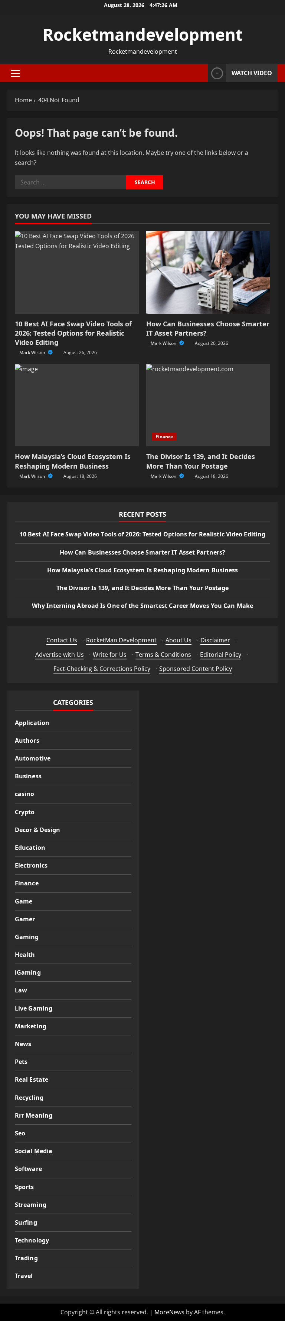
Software (28, 1169)
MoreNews (169, 1312)
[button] (15, 73)
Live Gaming (33, 1008)
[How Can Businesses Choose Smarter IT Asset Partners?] (208, 272)
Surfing (26, 1222)
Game (23, 901)
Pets (21, 1062)
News (23, 1044)
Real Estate (31, 1079)
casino (25, 794)
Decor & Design (37, 830)
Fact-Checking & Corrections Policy (101, 669)
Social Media (33, 1151)
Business (28, 776)
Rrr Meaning (33, 1115)
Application (32, 723)
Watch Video (252, 73)
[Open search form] (200, 73)
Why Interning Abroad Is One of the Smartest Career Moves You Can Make (142, 606)
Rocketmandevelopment (143, 34)
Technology (32, 1240)
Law (21, 990)
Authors (27, 740)
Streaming (30, 1205)
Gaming (27, 937)
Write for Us (110, 654)
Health (25, 955)
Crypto (25, 812)
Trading (26, 1258)
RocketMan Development (121, 640)
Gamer (25, 919)
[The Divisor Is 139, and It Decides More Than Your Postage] (208, 405)
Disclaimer (215, 640)
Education (30, 847)
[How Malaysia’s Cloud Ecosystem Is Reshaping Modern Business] (77, 405)
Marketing (30, 1026)
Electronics (31, 865)
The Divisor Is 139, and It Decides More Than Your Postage (200, 461)
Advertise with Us (59, 654)
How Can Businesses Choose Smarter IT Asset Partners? (142, 552)
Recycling (29, 1098)
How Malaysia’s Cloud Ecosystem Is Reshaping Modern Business (73, 461)
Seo (20, 1133)
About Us (178, 640)
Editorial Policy (220, 654)
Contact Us (61, 640)
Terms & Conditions (163, 654)
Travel (24, 1276)
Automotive (32, 758)
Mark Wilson (32, 352)
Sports (24, 1187)
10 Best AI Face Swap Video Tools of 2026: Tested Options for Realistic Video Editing (73, 333)
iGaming (28, 972)
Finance (164, 436)
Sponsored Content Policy (195, 669)
